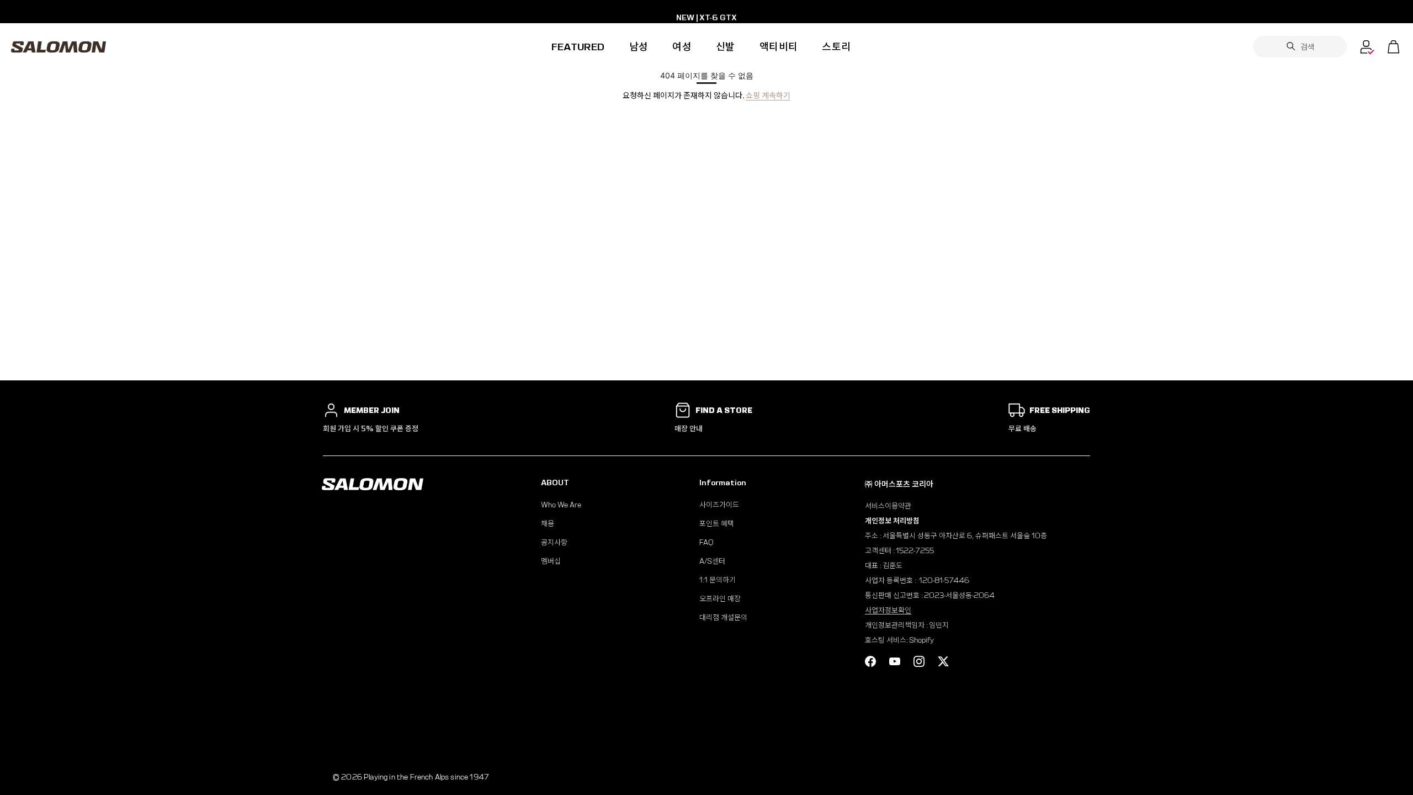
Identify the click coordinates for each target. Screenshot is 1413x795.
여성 (682, 46)
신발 (725, 46)
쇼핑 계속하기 (768, 95)
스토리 (836, 46)
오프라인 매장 (720, 599)
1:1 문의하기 (717, 580)
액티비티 (778, 46)
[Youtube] (894, 661)
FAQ (706, 542)
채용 (547, 524)
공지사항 (554, 542)
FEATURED (578, 46)
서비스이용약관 (888, 506)
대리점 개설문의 (723, 617)
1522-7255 (915, 551)
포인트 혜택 (716, 524)
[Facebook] (870, 661)
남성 (639, 46)
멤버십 (551, 561)
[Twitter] (943, 661)
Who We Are (561, 505)
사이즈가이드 (719, 505)
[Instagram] (919, 661)
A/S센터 (712, 561)
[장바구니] (1393, 47)
